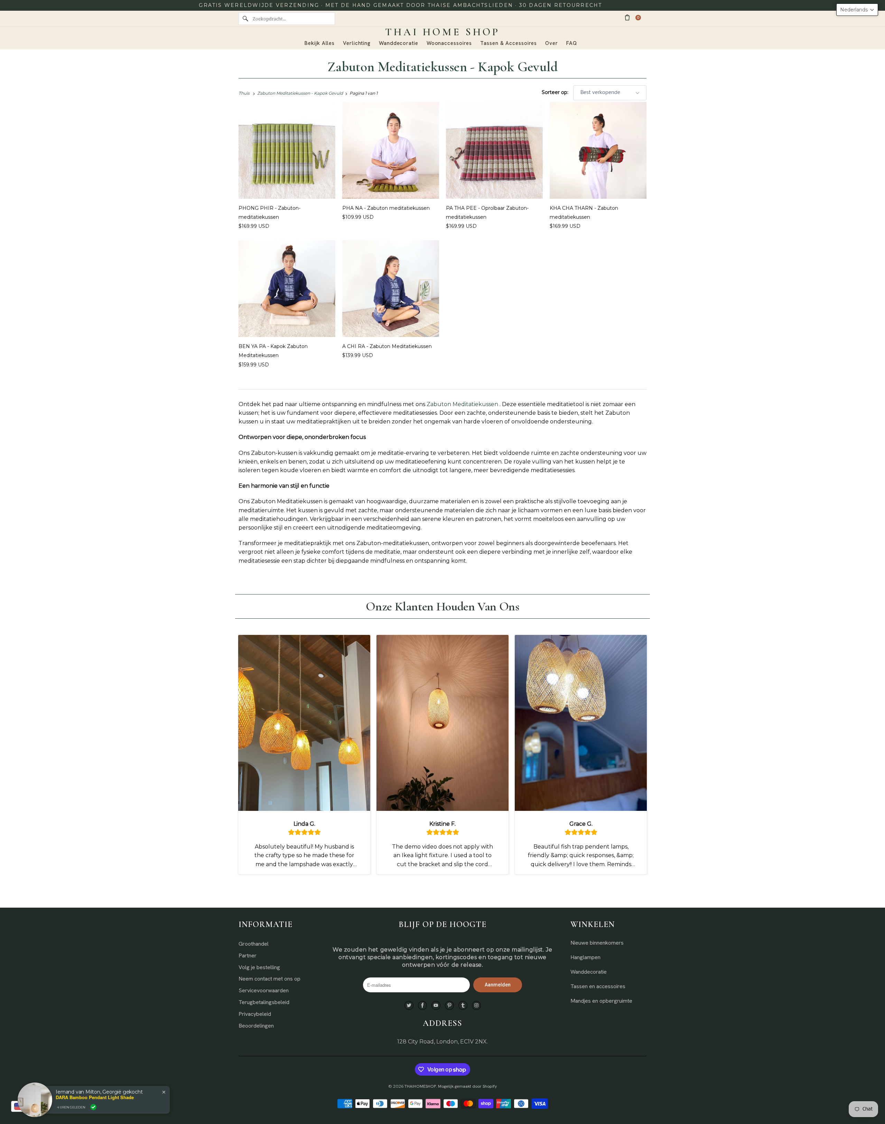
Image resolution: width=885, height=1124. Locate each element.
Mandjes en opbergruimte (601, 1000)
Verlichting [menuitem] (357, 43)
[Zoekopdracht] (245, 18)
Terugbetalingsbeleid (264, 1002)
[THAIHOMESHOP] (442, 32)
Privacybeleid (255, 1014)
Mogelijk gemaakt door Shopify (467, 1086)
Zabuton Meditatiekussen (462, 404)
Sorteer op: (556, 92)
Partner (248, 955)
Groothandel (254, 943)
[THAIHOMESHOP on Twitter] (408, 1005)
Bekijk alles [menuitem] (320, 43)
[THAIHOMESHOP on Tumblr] (462, 1005)
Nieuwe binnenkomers (597, 942)
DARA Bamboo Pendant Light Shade (95, 1097)
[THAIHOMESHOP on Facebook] (422, 1005)
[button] (857, 10)
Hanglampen (585, 957)
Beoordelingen (256, 1025)
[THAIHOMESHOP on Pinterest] (449, 1005)
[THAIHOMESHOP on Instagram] (476, 1005)
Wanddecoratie (588, 971)
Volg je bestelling (259, 967)
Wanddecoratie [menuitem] (398, 43)
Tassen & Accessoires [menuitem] (508, 43)
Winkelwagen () (638, 17)
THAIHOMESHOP (420, 1086)
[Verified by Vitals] (93, 1107)
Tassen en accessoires (597, 986)
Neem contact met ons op (269, 978)
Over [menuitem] (551, 43)
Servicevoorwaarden (264, 990)
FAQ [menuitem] (571, 43)
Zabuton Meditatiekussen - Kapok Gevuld (442, 66)
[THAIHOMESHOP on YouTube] (435, 1005)
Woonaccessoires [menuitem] (449, 43)
